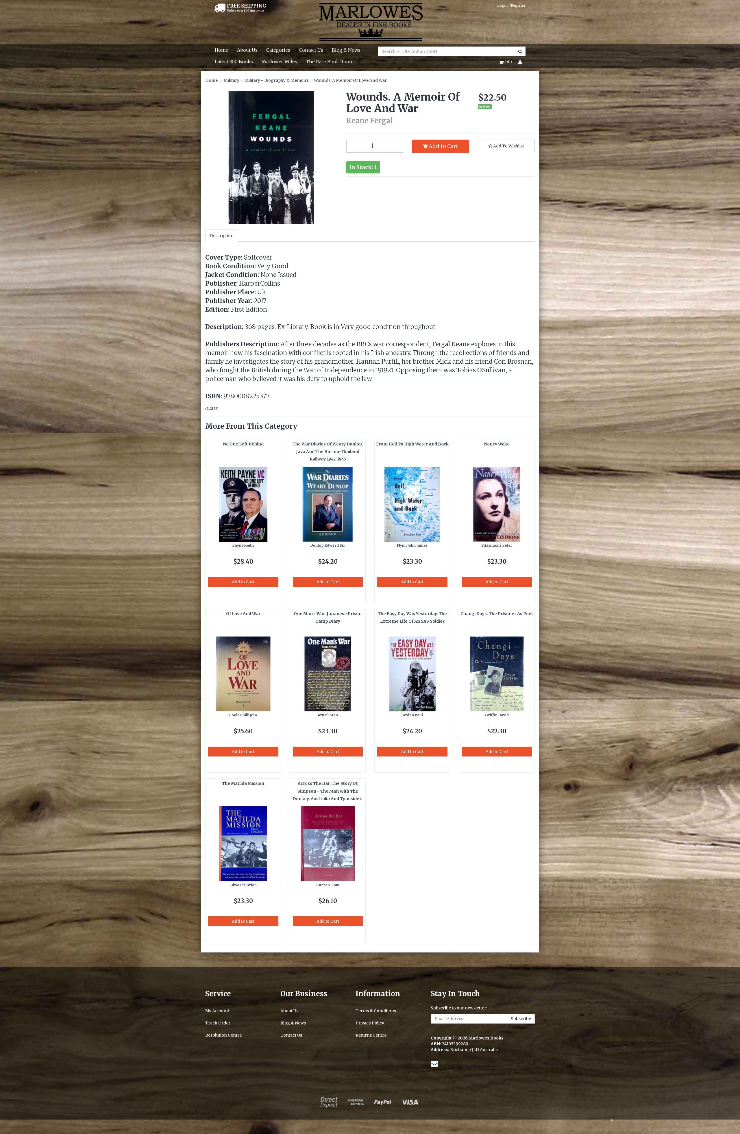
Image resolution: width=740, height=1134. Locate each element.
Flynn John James (412, 545)
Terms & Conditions (376, 1010)
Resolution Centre (223, 1035)
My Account (217, 1010)
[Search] (520, 51)
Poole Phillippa (243, 715)
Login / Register (511, 5)
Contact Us (311, 50)
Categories (278, 50)
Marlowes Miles (279, 61)
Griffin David (497, 715)
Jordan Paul (412, 715)
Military (231, 80)
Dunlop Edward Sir (327, 545)
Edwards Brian (243, 885)
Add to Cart (443, 146)
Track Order (217, 1023)
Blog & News (346, 50)
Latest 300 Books (234, 61)
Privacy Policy (370, 1023)
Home (221, 50)
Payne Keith (243, 545)
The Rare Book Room (330, 61)
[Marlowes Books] (370, 21)
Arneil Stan (328, 715)
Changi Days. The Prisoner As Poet (496, 613)
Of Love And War (243, 613)
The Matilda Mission (243, 783)
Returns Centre (371, 1035)
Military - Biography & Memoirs (277, 80)
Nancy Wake (497, 444)
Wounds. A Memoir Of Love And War (350, 80)
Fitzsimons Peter (497, 545)
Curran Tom (327, 885)
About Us (247, 50)
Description (222, 235)
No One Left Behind (243, 444)
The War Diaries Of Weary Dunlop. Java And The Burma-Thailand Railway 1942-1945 (328, 451)
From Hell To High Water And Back (412, 444)
